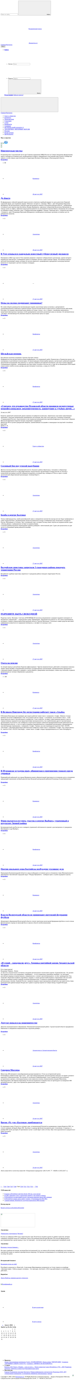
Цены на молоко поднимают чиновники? (21, 303)
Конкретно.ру (20, 1377)
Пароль (10, 78)
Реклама (7, 131)
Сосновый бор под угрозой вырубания (20, 466)
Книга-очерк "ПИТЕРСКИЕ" (52, 1362)
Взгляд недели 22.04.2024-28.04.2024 (12, 1208)
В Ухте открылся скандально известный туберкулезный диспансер (35, 254)
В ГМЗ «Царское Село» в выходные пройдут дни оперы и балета (25, 1195)
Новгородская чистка (11, 151)
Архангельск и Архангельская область (45, 1050)
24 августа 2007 (38, 767)
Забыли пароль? (18, 95)
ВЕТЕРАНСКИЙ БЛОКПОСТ (14, 127)
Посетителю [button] (8, 1370)
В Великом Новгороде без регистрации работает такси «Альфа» (33, 712)
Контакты (9, 44)
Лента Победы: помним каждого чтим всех (14, 1278)
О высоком (7, 121)
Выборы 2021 (8, 1367)
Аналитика (36, 234)
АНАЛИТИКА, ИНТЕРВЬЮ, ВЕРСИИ (17, 129)
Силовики (7, 126)
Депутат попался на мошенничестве (19, 1023)
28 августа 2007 (38, 194)
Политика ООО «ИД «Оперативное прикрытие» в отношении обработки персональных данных (35, 1372)
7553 (31, 1186)
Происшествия (9, 119)
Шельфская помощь (11, 353)
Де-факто (5, 198)
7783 (36, 1186)
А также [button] (7, 1365)
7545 (4, 1186)
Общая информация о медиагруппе (41, 1372)
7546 (8, 1186)
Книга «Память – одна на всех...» (23, 1367)
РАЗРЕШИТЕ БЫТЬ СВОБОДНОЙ (19, 614)
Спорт (6, 122)
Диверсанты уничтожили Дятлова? (12, 1233)
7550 (21, 1186)
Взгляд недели (9, 132)
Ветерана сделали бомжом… (10, 1247)
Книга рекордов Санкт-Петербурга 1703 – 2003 (50, 1367)
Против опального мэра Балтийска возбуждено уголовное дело (32, 869)
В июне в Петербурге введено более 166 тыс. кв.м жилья (22, 1194)
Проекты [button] (7, 1360)
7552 (28, 1186)
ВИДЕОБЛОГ (8, 134)
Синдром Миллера (10, 1070)
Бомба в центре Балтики (13, 515)
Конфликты (8, 124)
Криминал (7, 117)
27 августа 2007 (38, 299)
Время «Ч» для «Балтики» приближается (21, 1122)
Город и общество (10, 116)
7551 (24, 1186)
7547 (11, 1186)
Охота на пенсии (9, 663)
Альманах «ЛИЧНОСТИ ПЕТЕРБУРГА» (40, 1363)
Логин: (10, 64)
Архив (6, 1362)
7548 (14, 1186)
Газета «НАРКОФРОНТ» (34, 1362)
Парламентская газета (32, 1368)
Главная (3, 44)
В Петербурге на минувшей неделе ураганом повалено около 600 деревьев (28, 1197)
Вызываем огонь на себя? (9, 1264)
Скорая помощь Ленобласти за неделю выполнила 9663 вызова (24, 1200)
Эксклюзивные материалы (17, 1362)
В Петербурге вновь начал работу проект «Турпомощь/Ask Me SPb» (25, 1199)
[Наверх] (15, 1357)
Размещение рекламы (16, 1372)
